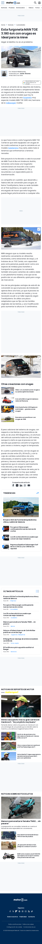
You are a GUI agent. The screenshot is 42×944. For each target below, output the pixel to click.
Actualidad (13, 609)
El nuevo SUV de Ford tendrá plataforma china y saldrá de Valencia (20, 597)
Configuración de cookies (14, 927)
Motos (13, 626)
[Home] (13, 2)
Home (3, 25)
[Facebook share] (13, 485)
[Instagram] (23, 911)
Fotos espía (15, 643)
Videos (31, 8)
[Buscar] (35, 3)
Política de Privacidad (14, 924)
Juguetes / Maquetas (18, 634)
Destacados (20, 8)
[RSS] (29, 911)
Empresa (13, 601)
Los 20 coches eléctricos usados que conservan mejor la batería (17, 614)
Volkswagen (11, 103)
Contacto (31, 917)
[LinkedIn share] (21, 485)
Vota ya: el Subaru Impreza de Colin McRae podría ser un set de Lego (19, 631)
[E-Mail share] (29, 485)
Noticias (4, 8)
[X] (13, 911)
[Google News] (19, 911)
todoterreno (13, 148)
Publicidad (23, 917)
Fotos (37, 8)
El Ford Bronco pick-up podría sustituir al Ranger (18, 648)
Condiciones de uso (29, 927)
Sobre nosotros (12, 917)
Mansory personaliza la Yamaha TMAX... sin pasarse (19, 623)
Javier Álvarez (25, 74)
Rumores (14, 651)
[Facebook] (10, 911)
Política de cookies (28, 924)
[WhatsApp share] (25, 485)
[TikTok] (32, 911)
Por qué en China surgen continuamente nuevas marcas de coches (18, 606)
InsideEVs (14, 618)
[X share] (17, 485)
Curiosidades (20, 25)
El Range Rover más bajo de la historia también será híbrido (20, 640)
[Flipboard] (16, 911)
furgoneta (27, 97)
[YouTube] (26, 911)
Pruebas (12, 8)
